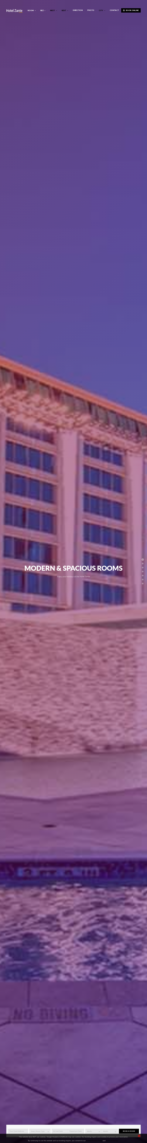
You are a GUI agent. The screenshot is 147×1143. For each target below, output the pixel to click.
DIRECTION (78, 10)
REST (64, 10)
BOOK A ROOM (129, 1131)
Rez (42, 10)
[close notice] (139, 1136)
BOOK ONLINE (132, 10)
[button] (39, 1131)
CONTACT (114, 10)
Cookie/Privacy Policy (94, 1141)
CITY (101, 10)
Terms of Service (112, 1141)
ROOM (31, 10)
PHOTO (90, 10)
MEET (52, 10)
